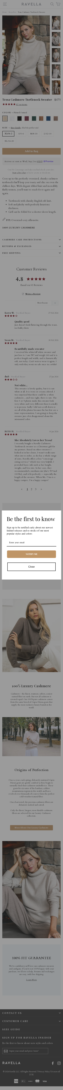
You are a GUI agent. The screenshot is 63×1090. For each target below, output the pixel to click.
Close (31, 566)
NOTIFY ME (31, 554)
